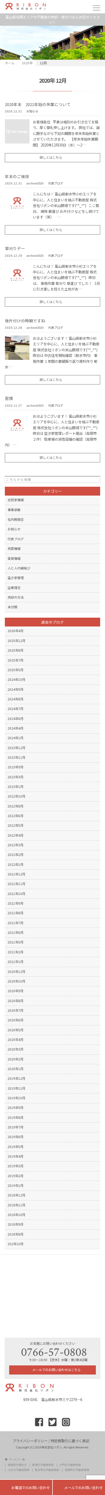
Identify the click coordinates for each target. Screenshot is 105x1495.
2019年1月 (15, 1185)
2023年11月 (16, 757)
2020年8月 (15, 1000)
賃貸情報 (14, 558)
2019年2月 (15, 1175)
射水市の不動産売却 (47, 1470)
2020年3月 (15, 1049)
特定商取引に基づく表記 (70, 1440)
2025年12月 (16, 640)
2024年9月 (15, 689)
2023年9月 (15, 767)
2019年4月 (15, 1156)
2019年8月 (15, 1117)
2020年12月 (16, 971)
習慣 (9, 398)
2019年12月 (16, 1078)
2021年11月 (16, 883)
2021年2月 (15, 952)
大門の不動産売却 (70, 1465)
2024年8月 (15, 699)
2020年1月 (15, 1068)
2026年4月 (15, 630)
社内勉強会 (16, 519)
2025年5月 (15, 669)
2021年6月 (15, 932)
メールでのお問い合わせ (79, 1487)
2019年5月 (15, 1146)
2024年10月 (16, 679)
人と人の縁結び (19, 568)
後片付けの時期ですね (25, 320)
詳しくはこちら (51, 157)
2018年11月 (16, 1205)
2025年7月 (15, 660)
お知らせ (32, 111)
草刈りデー (15, 248)
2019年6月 (15, 1136)
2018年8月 (15, 1234)
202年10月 (15, 1243)
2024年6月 (15, 718)
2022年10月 (16, 796)
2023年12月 (16, 747)
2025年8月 (15, 650)
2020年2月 (15, 1059)
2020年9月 (15, 990)
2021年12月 (16, 874)
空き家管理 (16, 577)
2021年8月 (15, 913)
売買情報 (14, 548)
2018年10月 (16, 1214)
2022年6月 (15, 815)
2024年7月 (15, 708)
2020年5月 (15, 1030)
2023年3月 (15, 777)
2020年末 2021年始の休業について (38, 104)
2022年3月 (15, 845)
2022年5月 (15, 825)
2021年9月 (15, 903)
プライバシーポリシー (30, 1440)
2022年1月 (15, 864)
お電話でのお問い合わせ (26, 1487)
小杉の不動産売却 (18, 1470)
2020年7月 (15, 1010)
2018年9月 (15, 1224)
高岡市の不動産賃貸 (77, 1470)
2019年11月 (16, 1088)
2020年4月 (15, 1039)
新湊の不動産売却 (43, 1465)
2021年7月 (15, 922)
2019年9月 (15, 1107)
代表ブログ (55, 184)
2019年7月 (15, 1127)
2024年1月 (15, 737)
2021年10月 (16, 893)
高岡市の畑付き (17, 1465)
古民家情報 (16, 499)
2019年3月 (15, 1166)
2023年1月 (15, 786)
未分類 (12, 607)
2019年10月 (16, 1098)
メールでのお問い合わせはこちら (56, 1369)
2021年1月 (15, 961)
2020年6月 (15, 1020)
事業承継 (14, 509)
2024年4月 (15, 728)
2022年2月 (15, 854)
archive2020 (34, 184)
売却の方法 (16, 597)
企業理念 (14, 587)
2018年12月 (16, 1195)
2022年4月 (15, 835)
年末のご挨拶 (17, 176)
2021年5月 (15, 942)
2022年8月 (15, 806)
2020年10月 (16, 981)
